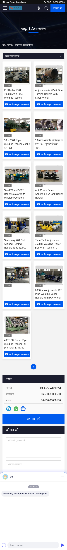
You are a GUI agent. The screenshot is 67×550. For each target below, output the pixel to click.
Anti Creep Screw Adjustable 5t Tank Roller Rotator (49, 194)
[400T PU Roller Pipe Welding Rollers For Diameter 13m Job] (17, 325)
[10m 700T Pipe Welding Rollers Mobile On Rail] (17, 125)
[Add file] (4, 545)
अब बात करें (57, 8)
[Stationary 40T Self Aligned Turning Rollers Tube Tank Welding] (17, 225)
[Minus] (63, 477)
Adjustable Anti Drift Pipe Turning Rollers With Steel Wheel (49, 94)
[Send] (62, 545)
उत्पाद (9, 45)
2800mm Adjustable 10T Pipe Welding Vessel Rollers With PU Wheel (48, 294)
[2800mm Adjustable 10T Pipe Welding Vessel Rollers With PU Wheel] (49, 275)
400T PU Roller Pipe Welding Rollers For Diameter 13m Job (15, 344)
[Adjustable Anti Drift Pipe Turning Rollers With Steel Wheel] (49, 75)
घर (3, 45)
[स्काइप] (9, 409)
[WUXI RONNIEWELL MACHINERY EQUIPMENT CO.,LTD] (15, 8)
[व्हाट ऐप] (16, 409)
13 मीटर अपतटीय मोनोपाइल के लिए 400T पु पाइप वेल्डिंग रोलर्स (49, 144)
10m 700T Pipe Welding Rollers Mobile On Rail (17, 144)
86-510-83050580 (55, 2)
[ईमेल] (23, 409)
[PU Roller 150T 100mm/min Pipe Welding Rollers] (17, 75)
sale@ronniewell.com (15, 2)
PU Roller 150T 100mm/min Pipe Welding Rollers (13, 94)
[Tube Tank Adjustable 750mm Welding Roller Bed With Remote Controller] (49, 225)
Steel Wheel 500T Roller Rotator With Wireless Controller (14, 194)
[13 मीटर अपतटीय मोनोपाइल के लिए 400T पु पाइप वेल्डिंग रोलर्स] (49, 125)
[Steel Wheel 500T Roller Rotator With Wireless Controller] (17, 175)
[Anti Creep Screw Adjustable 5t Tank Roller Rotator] (49, 175)
